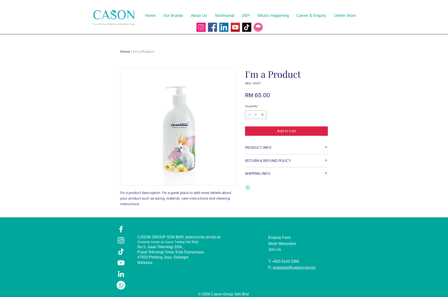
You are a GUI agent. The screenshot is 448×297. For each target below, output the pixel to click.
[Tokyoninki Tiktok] (246, 27)
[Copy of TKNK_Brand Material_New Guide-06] (258, 27)
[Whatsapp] (121, 285)
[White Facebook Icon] (121, 229)
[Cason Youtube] (235, 27)
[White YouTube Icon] (121, 262)
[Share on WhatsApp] (248, 187)
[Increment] (263, 115)
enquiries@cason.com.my (294, 267)
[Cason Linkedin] (223, 27)
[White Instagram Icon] (121, 240)
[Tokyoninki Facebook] (212, 27)
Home (125, 52)
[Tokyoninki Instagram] (201, 27)
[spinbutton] (256, 115)
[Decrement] (249, 115)
